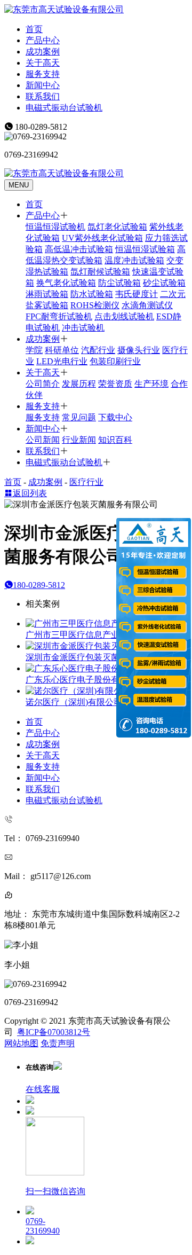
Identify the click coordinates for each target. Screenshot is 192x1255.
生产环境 (151, 383)
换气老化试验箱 (66, 282)
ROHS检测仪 (94, 305)
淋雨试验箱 (47, 294)
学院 (34, 350)
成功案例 (43, 51)
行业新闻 (79, 439)
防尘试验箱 (119, 282)
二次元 (173, 294)
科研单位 (62, 350)
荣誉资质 (115, 383)
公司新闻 (43, 439)
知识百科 (115, 439)
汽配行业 (98, 350)
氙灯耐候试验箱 (100, 271)
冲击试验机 (83, 327)
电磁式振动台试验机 (64, 107)
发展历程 (79, 383)
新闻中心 (43, 85)
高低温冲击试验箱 (79, 249)
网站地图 (21, 1043)
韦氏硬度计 (136, 294)
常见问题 (79, 417)
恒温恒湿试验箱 (145, 249)
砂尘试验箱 (164, 282)
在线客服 (43, 1089)
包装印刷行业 (115, 361)
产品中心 (43, 40)
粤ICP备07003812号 (53, 1032)
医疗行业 (86, 482)
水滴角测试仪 (147, 305)
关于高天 (43, 62)
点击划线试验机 (124, 316)
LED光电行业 (61, 361)
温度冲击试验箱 (134, 260)
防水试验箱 (91, 294)
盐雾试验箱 (47, 305)
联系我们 (43, 96)
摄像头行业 (138, 350)
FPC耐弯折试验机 (59, 316)
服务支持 (43, 74)
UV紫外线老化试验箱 (102, 237)
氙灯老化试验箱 (117, 226)
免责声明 (58, 1043)
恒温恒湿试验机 (55, 226)
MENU (19, 185)
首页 (34, 29)
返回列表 (30, 493)
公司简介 (43, 383)
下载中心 (115, 417)
